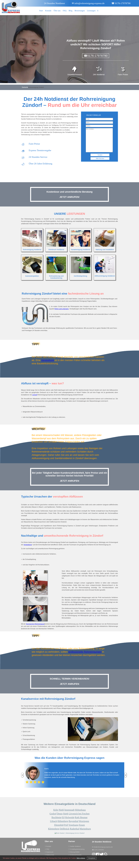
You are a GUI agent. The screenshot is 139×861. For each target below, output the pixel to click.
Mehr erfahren (81, 858)
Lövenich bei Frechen (79, 813)
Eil (63, 817)
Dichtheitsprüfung (80, 276)
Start (41, 11)
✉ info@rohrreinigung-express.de (102, 847)
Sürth (65, 813)
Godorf (53, 813)
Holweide (69, 817)
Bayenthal (73, 821)
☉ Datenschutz (49, 855)
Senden (100, 155)
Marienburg (85, 828)
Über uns (57, 11)
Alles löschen (100, 158)
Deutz (60, 813)
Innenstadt (69, 809)
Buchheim (56, 817)
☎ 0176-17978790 (120, 3)
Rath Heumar (81, 817)
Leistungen (91, 11)
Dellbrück (64, 828)
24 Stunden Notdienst (54, 3)
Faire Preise (34, 143)
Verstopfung (47, 360)
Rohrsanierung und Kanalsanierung (56, 277)
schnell (34, 395)
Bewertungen (80, 11)
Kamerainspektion (32, 276)
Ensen (82, 825)
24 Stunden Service (38, 157)
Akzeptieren (91, 858)
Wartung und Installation (105, 250)
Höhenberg (62, 821)
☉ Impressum (49, 852)
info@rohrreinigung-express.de (88, 3)
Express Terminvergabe (40, 150)
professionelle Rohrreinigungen (84, 651)
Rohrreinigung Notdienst (32, 250)
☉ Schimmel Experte (74, 855)
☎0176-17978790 (96, 55)
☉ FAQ (47, 849)
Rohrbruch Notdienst (56, 250)
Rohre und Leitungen (61, 309)
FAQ (64, 11)
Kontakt (48, 11)
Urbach (53, 821)
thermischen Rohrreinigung (35, 624)
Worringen (84, 821)
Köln (55, 809)
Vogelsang (73, 825)
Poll (66, 825)
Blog (70, 11)
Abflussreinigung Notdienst (105, 276)
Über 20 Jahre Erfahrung (40, 163)
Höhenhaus (80, 809)
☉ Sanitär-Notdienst (74, 846)
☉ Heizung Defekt (74, 852)
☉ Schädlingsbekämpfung (76, 849)
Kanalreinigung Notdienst (80, 250)
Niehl (61, 809)
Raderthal (74, 828)
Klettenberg (53, 828)
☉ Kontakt (48, 846)
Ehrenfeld (59, 825)
